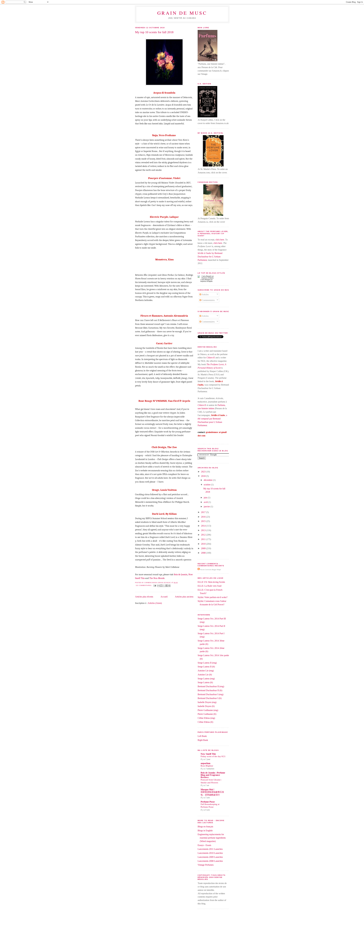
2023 (203, 471)
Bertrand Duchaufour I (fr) (210, 698)
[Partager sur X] (164, 585)
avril (206, 502)
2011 (203, 539)
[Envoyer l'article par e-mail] (154, 585)
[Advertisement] (182, 921)
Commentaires (208, 300)
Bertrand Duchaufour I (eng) (210, 694)
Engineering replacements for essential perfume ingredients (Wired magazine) (212, 837)
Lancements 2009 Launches (210, 857)
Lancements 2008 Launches (210, 861)
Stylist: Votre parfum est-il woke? (213, 597)
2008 (203, 553)
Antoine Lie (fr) (205, 674)
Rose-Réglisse (207, 766)
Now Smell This (208, 754)
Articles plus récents (144, 596)
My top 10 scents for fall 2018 (154, 32)
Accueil (164, 596)
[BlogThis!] (161, 585)
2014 (203, 526)
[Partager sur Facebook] (166, 585)
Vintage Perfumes (206, 865)
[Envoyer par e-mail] (158, 585)
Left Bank (202, 736)
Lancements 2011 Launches (210, 849)
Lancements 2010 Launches (210, 853)
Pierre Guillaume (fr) (207, 714)
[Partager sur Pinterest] (169, 585)
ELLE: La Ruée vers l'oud (209, 586)
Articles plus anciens (184, 596)
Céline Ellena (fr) (205, 722)
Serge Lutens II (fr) (206, 666)
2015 (203, 521)
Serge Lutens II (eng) (207, 663)
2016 (203, 517)
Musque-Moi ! (207, 789)
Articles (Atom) (155, 603)
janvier (207, 506)
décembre (208, 480)
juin (206, 497)
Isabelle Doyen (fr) (206, 706)
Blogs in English (205, 830)
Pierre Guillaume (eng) (208, 710)
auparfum (205, 763)
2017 (203, 512)
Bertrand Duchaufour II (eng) (211, 686)
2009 (203, 548)
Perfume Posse (208, 802)
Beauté (207, 279)
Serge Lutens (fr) (205, 682)
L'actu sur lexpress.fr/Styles (206, 280)
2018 (203, 476)
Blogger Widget (216, 569)
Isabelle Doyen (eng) (207, 702)
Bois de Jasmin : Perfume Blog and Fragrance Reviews (213, 774)
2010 (203, 544)
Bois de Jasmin (180, 574)
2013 (203, 530)
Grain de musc (182, 13)
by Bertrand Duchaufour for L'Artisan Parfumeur (210, 256)
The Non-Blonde (157, 578)
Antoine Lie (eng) (206, 670)
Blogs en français (205, 826)
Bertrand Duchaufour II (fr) (210, 690)
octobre (207, 484)
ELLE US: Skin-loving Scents (211, 582)
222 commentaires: (144, 585)
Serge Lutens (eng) (206, 678)
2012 (203, 535)
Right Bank (203, 740)
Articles (205, 294)
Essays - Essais (204, 845)
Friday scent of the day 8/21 (213, 756)
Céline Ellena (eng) (206, 718)
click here (219, 239)
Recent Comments (206, 569)
